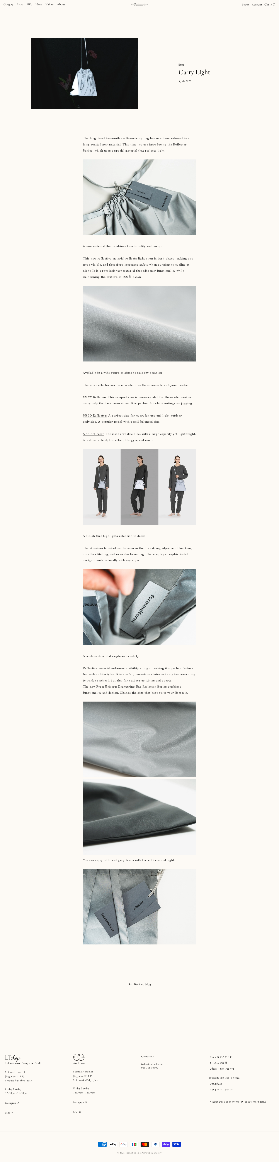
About (61, 4)
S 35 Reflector (93, 433)
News (39, 4)
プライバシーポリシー (222, 1089)
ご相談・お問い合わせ (222, 1068)
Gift (29, 4)
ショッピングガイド (220, 1056)
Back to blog (142, 984)
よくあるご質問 (218, 1062)
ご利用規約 (215, 1083)
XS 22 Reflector (95, 397)
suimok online (133, 1152)
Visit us (50, 4)
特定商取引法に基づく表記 (224, 1078)
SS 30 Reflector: (95, 415)
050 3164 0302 (149, 1067)
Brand (20, 4)
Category (8, 4)
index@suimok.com (152, 1064)
